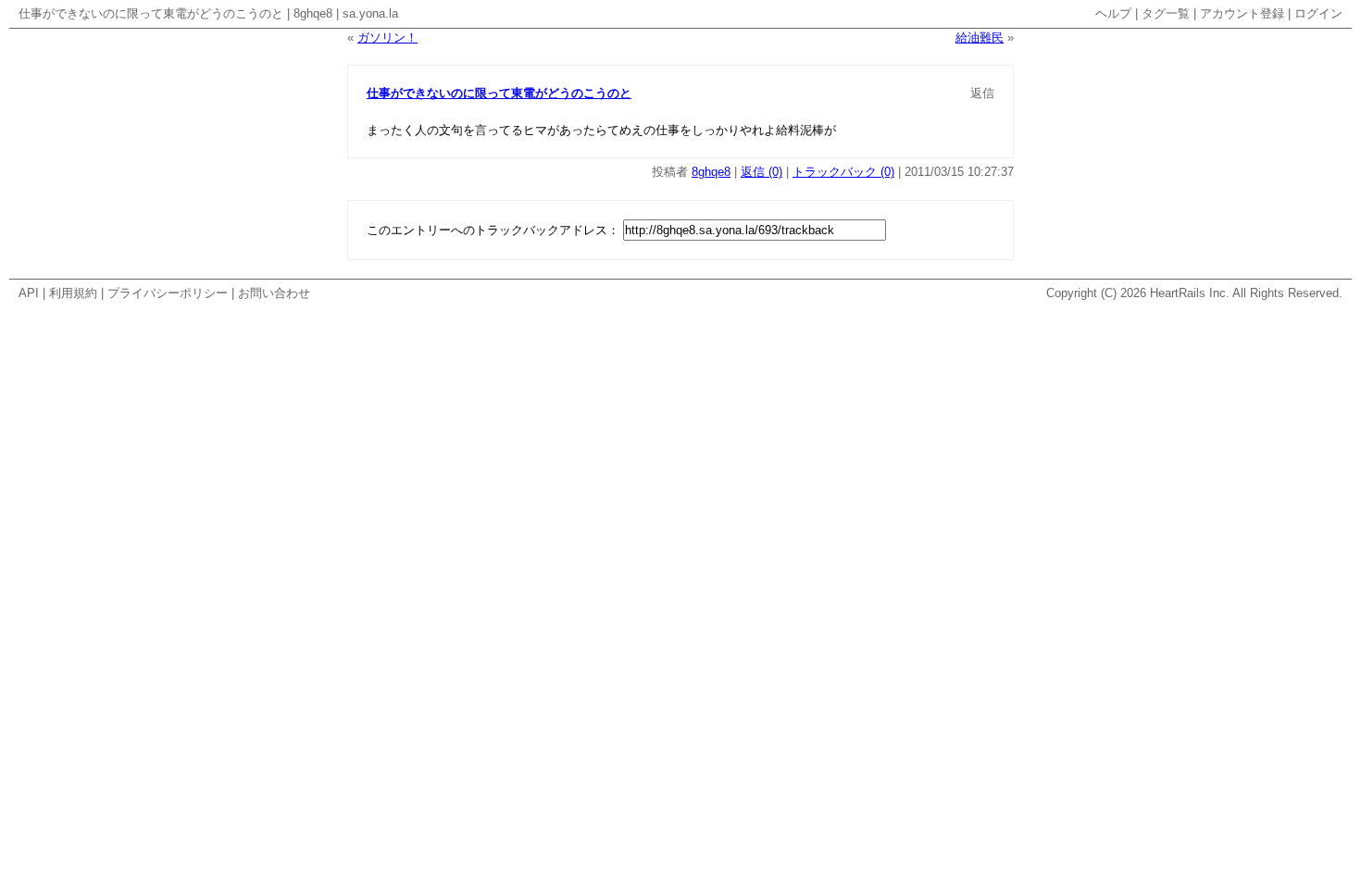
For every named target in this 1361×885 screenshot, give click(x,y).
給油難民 (979, 37)
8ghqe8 (312, 13)
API (29, 293)
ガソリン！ (387, 37)
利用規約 (73, 293)
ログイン (1318, 13)
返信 (982, 93)
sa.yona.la (370, 13)
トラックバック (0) (843, 172)
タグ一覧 (1166, 13)
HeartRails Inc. (1190, 293)
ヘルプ (1113, 13)
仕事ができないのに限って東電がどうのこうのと (151, 13)
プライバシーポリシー (167, 293)
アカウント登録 (1242, 13)
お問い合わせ (274, 293)
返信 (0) (761, 172)
